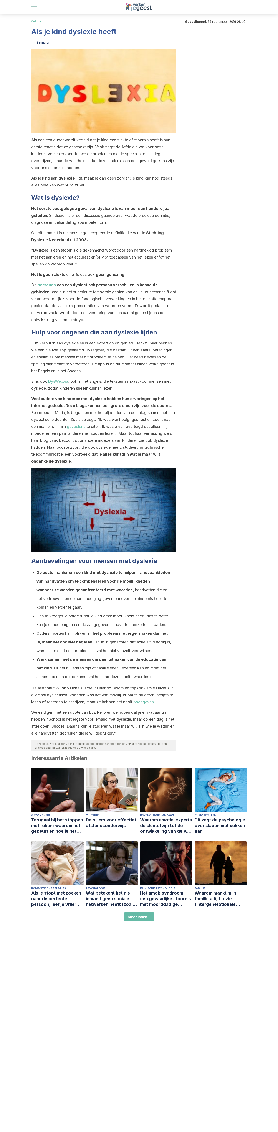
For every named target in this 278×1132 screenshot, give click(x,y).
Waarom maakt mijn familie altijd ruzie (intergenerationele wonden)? (215, 898)
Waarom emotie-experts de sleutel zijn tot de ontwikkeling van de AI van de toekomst (166, 825)
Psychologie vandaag (157, 815)
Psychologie (96, 888)
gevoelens (76, 426)
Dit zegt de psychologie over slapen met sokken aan (220, 825)
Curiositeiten (205, 815)
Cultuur (36, 21)
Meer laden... (139, 917)
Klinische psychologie (157, 888)
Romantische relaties (48, 888)
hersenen (47, 285)
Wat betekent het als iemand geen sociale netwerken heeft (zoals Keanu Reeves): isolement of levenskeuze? (110, 898)
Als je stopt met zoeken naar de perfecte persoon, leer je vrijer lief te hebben (56, 898)
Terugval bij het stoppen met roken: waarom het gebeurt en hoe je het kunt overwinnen (57, 825)
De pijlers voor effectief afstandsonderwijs (111, 822)
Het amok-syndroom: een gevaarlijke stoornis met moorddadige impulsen (165, 898)
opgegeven (143, 702)
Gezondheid (40, 815)
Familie (200, 888)
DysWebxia (58, 381)
